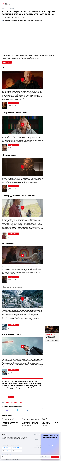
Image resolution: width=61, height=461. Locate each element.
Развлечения (38, 3)
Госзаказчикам (18, 0)
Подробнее (45, 456)
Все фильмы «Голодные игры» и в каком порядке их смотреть (10, 423)
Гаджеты (29, 3)
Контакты (36, 445)
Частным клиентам (6, 0)
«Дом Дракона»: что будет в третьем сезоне (50, 422)
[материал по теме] (52, 329)
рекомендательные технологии (25, 456)
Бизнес (33, 3)
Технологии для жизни (16, 3)
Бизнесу (12, 0)
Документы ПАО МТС (38, 447)
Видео (7, 402)
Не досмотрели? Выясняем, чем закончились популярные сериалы (52, 338)
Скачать (11, 396)
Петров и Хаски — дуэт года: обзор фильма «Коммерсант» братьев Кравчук (30, 423)
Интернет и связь (24, 3)
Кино (21, 402)
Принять (55, 457)
